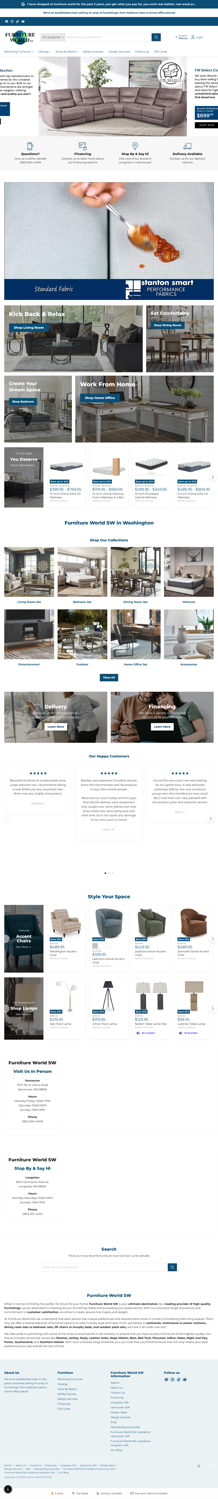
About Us (116, 1387)
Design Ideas (119, 1412)
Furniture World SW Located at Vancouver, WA (89, 1469)
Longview (189, 1470)
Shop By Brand (66, 51)
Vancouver (202, 1459)
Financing (142, 51)
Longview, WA (120, 1402)
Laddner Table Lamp (191, 1024)
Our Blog (116, 1450)
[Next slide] (208, 96)
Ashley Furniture (59, 500)
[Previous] (5, 477)
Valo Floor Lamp (60, 1024)
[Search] (156, 37)
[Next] (212, 477)
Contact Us (118, 1392)
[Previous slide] (9, 96)
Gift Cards (160, 51)
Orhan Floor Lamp (104, 1024)
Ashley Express (93, 51)
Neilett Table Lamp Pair (151, 1024)
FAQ (113, 1422)
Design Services (119, 51)
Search (115, 1382)
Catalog (43, 51)
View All (109, 677)
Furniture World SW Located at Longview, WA (29, 1472)
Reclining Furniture (18, 51)
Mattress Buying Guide (125, 1427)
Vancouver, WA (120, 1407)
